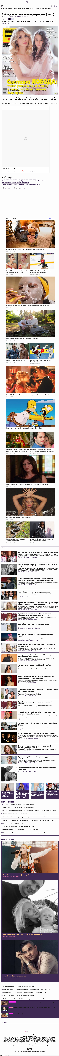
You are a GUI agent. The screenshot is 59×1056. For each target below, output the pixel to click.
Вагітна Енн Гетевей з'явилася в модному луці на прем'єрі (37, 794)
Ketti (26, 557)
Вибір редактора (7, 839)
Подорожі (38, 8)
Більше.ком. (5, 23)
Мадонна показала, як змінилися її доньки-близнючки (38, 552)
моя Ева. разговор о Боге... (9, 168)
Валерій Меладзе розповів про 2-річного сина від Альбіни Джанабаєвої (24, 181)
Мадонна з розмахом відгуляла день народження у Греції (36, 635)
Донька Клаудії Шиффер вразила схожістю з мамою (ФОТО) (37, 565)
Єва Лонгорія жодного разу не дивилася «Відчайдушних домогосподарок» (33, 1002)
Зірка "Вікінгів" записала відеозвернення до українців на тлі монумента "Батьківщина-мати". (38, 603)
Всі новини (4, 8)
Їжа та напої (48, 8)
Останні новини (7, 802)
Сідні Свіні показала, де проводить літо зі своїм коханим (35, 703)
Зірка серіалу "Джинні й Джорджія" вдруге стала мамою (36, 757)
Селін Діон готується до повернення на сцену (34, 624)
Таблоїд (3, 16)
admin (27, 628)
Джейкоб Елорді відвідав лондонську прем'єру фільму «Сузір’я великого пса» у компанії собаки (36, 579)
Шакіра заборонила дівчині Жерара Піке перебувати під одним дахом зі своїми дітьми (22, 794)
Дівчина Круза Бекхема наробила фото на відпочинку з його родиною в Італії (38, 690)
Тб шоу (15, 8)
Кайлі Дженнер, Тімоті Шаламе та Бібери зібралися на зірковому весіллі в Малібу (38, 655)
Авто (43, 8)
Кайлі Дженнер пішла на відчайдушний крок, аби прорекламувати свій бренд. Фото (36, 677)
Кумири (35, 771)
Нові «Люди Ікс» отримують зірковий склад (34, 592)
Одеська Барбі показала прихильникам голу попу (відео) (19, 179)
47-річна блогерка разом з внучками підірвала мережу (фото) (21, 184)
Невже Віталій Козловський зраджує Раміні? (15, 182)
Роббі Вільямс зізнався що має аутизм (14, 976)
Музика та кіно (21, 8)
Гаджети (32, 8)
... (54, 8)
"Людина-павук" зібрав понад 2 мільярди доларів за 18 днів (37, 724)
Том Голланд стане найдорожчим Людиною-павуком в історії (52, 794)
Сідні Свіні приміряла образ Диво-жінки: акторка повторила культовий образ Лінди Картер (36, 614)
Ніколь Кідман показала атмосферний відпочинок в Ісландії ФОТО (37, 645)
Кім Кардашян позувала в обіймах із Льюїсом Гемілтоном (34, 666)
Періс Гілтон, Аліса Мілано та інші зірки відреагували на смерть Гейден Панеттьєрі (37, 713)
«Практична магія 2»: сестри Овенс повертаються (36, 733)
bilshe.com (28, 1034)
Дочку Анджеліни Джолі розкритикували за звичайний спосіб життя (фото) (32, 1007)
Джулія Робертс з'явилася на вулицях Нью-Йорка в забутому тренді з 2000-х (37, 747)
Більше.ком (8, 188)
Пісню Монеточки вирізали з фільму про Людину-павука (20, 875)
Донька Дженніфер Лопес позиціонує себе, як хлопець (27, 1014)
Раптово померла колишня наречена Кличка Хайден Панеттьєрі (37, 768)
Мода (27, 8)
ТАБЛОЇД (10, 8)
